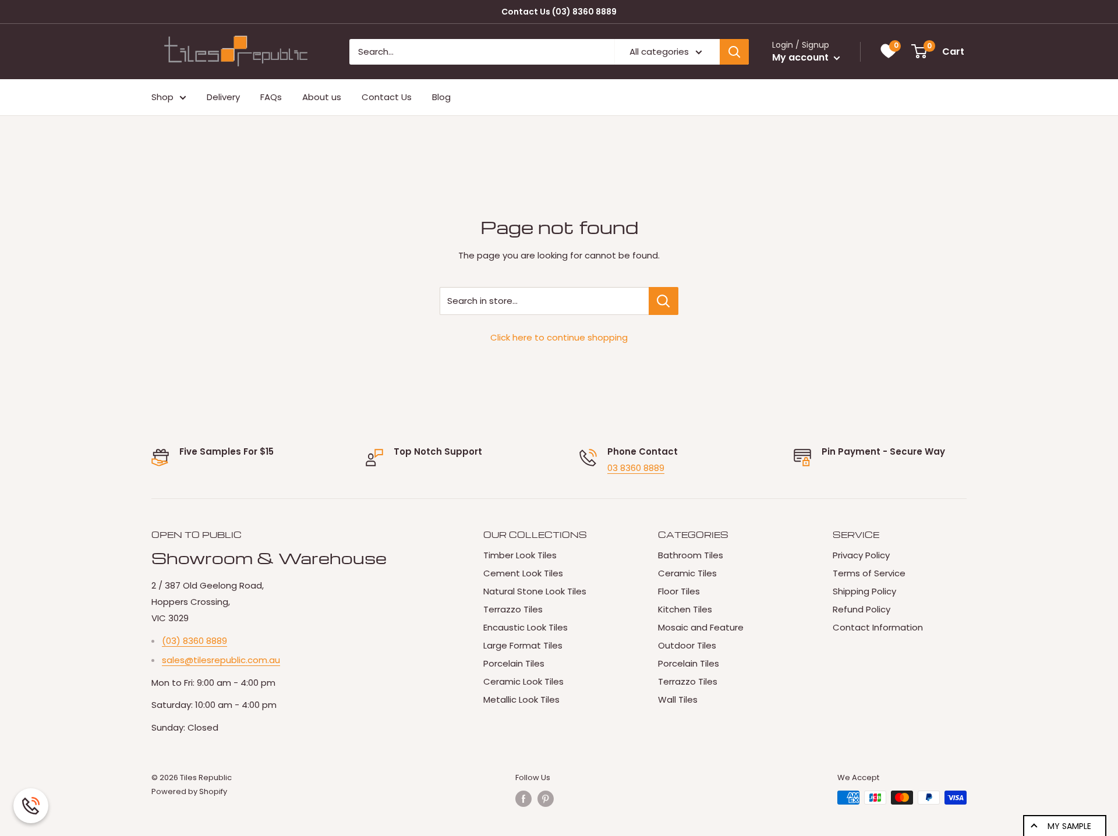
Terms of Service (869, 573)
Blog (441, 97)
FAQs (271, 97)
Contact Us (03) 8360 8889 (559, 11)
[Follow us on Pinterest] (545, 799)
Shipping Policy (864, 591)
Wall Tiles (678, 699)
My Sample (1069, 826)
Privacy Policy (861, 555)
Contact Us (387, 97)
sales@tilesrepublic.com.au (221, 660)
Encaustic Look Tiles (525, 627)
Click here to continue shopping (559, 337)
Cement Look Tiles (523, 573)
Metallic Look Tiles (521, 699)
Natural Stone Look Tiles (534, 591)
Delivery (223, 97)
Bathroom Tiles (690, 555)
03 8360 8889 (635, 468)
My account (801, 57)
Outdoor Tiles (687, 645)
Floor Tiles (679, 591)
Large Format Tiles (522, 645)
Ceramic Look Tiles (523, 681)
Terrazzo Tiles (513, 609)
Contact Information (878, 627)
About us (321, 97)
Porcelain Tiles (513, 663)
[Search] (734, 52)
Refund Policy (861, 609)
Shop (162, 97)
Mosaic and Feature (701, 627)
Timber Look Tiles (520, 555)
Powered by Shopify (189, 791)
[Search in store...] (663, 301)
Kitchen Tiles (685, 609)
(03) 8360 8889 (194, 641)
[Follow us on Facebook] (523, 799)
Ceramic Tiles (687, 573)
